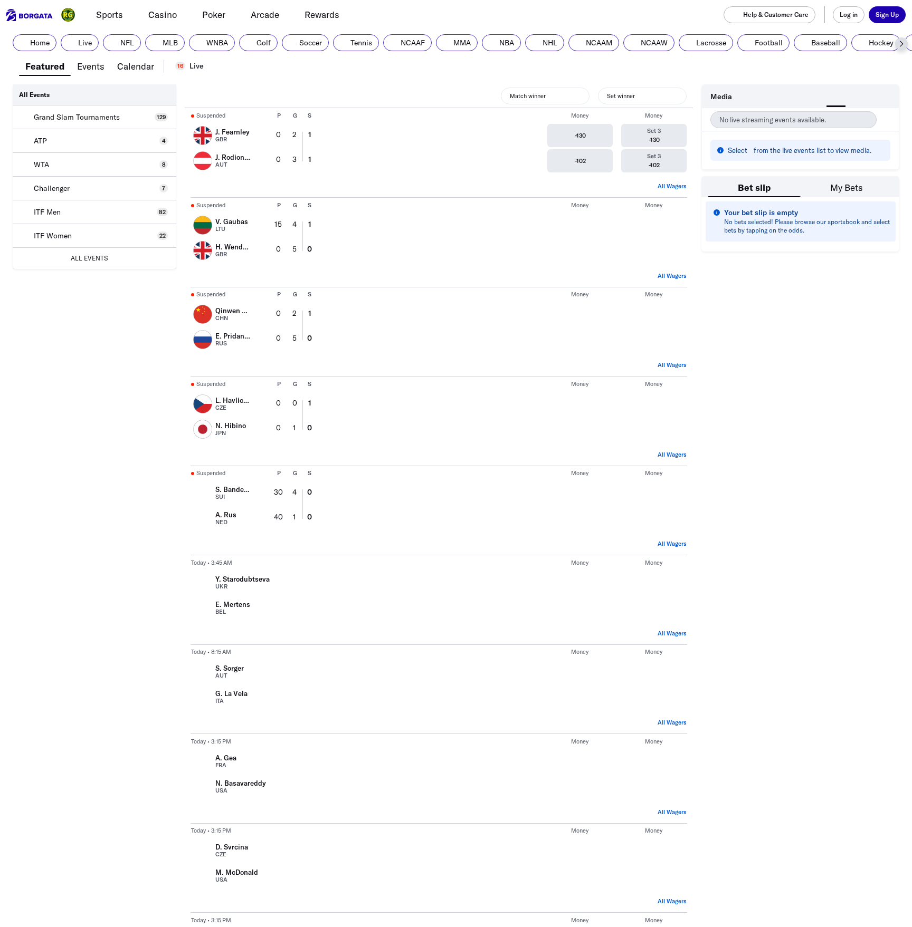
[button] (901, 43)
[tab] (45, 65)
